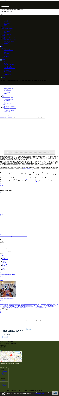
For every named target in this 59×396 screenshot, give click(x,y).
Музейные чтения (16, 306)
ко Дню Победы (33, 307)
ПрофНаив (48, 306)
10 (0, 312)
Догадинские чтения (5, 258)
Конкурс (55, 305)
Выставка (34, 304)
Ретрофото (3, 268)
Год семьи (3, 257)
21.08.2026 (1, 276)
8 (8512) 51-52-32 (3, 367)
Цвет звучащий (8, 307)
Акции (3, 255)
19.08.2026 (1, 280)
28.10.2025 (1, 214)
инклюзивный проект (25, 307)
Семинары (3, 269)
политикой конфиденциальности (19, 248)
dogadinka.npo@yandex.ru (28, 168)
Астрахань (21, 304)
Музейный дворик (20, 306)
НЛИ (24, 306)
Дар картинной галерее (43, 304)
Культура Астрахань (5, 306)
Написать (5, 337)
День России (48, 304)
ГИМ (36, 304)
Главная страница (3, 117)
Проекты (3, 267)
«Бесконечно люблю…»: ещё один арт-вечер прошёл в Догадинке (7, 274)
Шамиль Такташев (13, 307)
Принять (3, 394)
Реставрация (50, 306)
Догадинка (52, 304)
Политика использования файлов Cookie (38, 393)
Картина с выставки (40, 305)
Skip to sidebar (7, 0)
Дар (39, 304)
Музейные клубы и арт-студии (6, 264)
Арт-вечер (1, 304)
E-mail (1, 242)
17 (0, 313)
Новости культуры (39, 306)
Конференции (4, 262)
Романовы (53, 306)
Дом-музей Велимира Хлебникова (19, 305)
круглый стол (37, 307)
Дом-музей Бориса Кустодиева (7, 305)
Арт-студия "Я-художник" (5, 304)
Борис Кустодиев (26, 304)
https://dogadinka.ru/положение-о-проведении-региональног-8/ (46, 181)
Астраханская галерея (13, 304)
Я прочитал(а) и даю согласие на (14, 249)
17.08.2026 (1, 300)
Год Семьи (38, 304)
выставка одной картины (19, 307)
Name (1, 241)
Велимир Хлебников (30, 304)
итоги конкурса (30, 307)
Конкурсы (3, 261)
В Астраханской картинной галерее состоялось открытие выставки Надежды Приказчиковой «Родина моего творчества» (13, 236)
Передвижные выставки (5, 266)
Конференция (1, 306)
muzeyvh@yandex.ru (33, 169)
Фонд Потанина (3, 307)
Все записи (10, 117)
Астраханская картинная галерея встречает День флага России (7, 298)
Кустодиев (9, 306)
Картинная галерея (48, 305)
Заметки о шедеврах (5, 259)
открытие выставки (42, 307)
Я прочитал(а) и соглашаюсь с (13, 248)
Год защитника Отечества (6, 256)
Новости (1, 148)
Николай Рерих (34, 306)
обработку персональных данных (20, 249)
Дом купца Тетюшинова (28, 305)
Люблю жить (12, 306)
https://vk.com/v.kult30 (32, 322)
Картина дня (4, 260)
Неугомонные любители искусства (29, 306)
